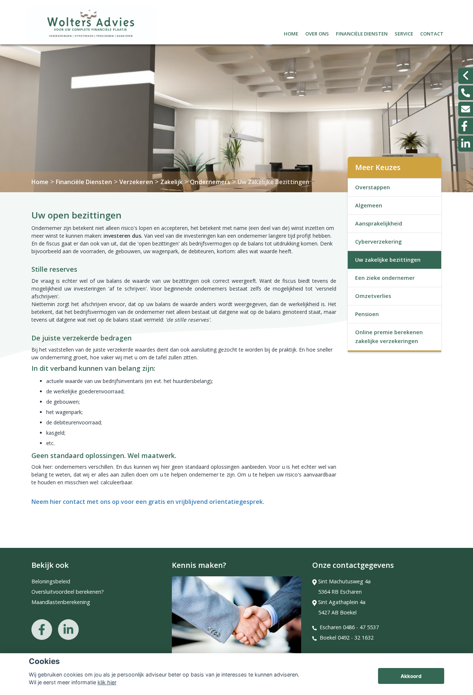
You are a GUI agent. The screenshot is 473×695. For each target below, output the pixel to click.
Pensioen (367, 314)
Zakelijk (171, 182)
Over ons (317, 33)
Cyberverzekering (378, 241)
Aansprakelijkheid (378, 223)
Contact (431, 33)
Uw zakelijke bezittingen (388, 259)
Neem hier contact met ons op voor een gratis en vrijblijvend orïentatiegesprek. (147, 502)
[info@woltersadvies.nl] (465, 109)
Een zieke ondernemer (385, 277)
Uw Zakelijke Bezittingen (273, 182)
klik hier (107, 682)
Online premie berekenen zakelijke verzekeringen (389, 337)
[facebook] (465, 126)
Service (404, 33)
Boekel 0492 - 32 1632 (347, 637)
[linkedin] (465, 144)
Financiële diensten (362, 33)
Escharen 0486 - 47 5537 (349, 627)
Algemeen (368, 205)
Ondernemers (210, 182)
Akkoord (411, 676)
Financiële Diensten (84, 182)
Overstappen (372, 187)
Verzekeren (136, 182)
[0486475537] (465, 92)
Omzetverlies (373, 295)
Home (291, 33)
